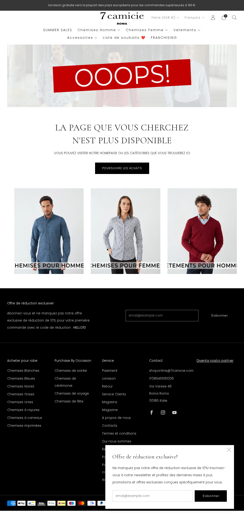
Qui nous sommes (116, 441)
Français (193, 18)
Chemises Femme (145, 30)
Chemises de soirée (71, 370)
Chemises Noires (20, 386)
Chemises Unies (20, 402)
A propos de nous (116, 418)
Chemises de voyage (72, 393)
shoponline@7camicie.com (171, 370)
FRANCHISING (164, 37)
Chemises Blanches (23, 370)
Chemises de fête (69, 401)
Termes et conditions (119, 433)
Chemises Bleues (21, 378)
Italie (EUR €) (164, 18)
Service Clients (114, 394)
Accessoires (80, 37)
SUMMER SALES (57, 30)
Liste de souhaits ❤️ (124, 37)
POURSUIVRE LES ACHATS (122, 168)
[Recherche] (234, 17)
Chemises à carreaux (24, 418)
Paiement (109, 370)
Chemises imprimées (24, 425)
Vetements (184, 30)
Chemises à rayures (23, 410)
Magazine (110, 410)
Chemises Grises (20, 394)
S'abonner (219, 315)
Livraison (109, 378)
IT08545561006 (161, 378)
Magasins (109, 402)
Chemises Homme (96, 30)
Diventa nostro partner (215, 360)
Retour (107, 386)
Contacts (109, 425)
